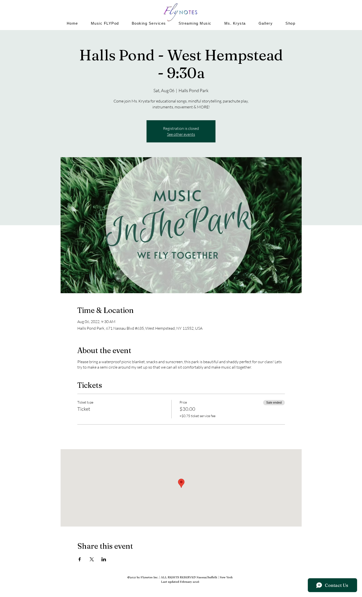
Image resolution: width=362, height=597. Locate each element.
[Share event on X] (91, 559)
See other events (181, 134)
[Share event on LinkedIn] (103, 559)
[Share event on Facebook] (79, 559)
